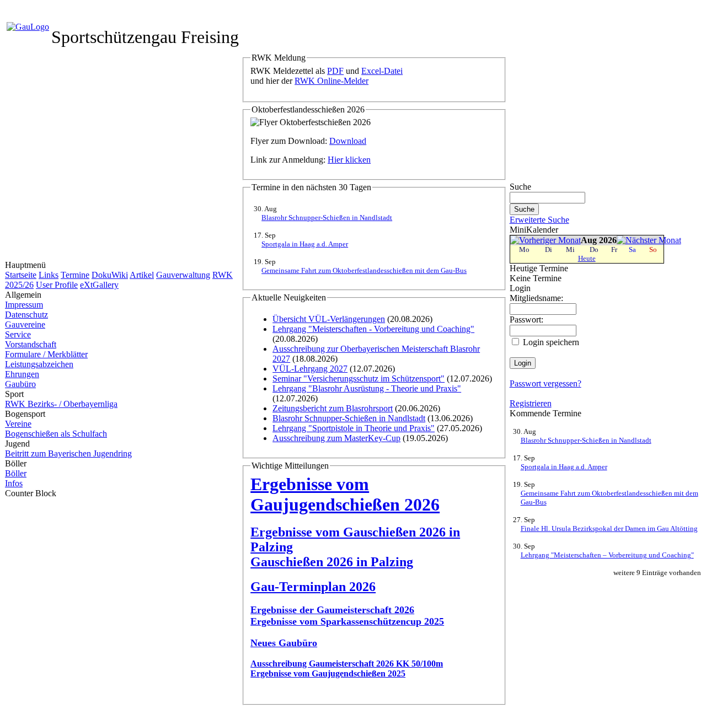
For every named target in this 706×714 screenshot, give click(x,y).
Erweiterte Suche (539, 219)
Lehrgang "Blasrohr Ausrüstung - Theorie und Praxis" (366, 388)
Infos (14, 483)
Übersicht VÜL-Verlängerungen (328, 319)
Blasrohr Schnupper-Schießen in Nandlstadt (326, 217)
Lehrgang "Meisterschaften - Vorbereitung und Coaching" (373, 329)
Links (48, 275)
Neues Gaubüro (283, 642)
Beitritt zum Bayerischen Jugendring (68, 453)
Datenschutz (26, 314)
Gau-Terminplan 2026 (313, 586)
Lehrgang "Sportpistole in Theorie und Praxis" (353, 428)
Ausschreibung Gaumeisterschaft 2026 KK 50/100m (346, 663)
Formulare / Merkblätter (46, 354)
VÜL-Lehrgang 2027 (309, 368)
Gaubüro (20, 384)
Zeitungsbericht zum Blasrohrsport (332, 408)
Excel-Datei (382, 71)
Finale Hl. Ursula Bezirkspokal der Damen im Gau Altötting (609, 528)
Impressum (24, 304)
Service (18, 334)
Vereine (18, 423)
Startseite (20, 275)
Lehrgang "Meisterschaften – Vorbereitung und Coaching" (607, 555)
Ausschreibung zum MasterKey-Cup (336, 438)
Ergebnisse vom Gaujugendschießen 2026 (345, 494)
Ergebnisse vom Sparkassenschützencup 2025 (347, 621)
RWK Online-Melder (331, 80)
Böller (15, 473)
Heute (587, 258)
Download (347, 141)
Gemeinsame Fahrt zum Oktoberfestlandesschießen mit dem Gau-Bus (364, 270)
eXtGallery (99, 284)
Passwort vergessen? (545, 383)
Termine (75, 275)
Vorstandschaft (30, 344)
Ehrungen (22, 374)
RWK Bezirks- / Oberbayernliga (61, 404)
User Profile (57, 284)
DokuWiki (110, 275)
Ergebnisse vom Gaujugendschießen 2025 (327, 673)
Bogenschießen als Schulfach (56, 433)
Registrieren (531, 403)
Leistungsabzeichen (39, 364)
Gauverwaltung (183, 275)
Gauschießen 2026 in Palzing (331, 562)
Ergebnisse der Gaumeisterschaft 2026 (332, 609)
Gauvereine (25, 324)
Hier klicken (349, 159)
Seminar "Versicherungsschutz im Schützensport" (358, 378)
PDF (335, 71)
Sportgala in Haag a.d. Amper (304, 244)
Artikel (142, 275)
